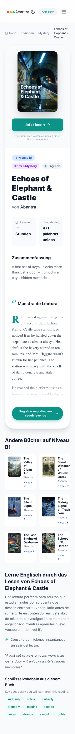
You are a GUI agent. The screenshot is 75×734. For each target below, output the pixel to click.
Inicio (12, 33)
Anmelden (48, 11)
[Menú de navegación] (63, 11)
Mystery (43, 33)
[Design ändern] (33, 12)
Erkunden (27, 33)
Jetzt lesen (35, 124)
